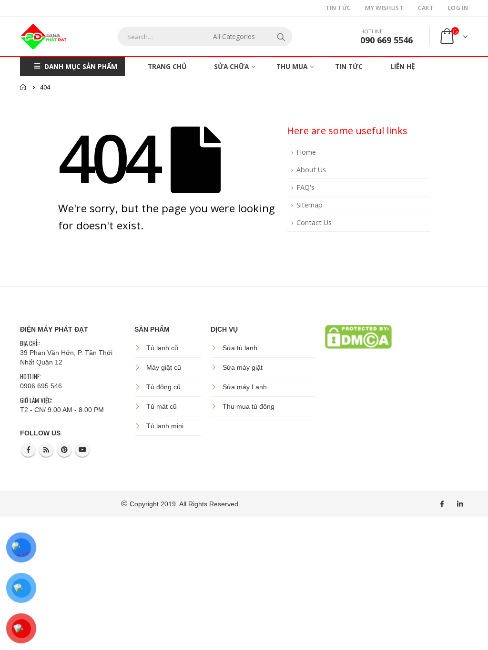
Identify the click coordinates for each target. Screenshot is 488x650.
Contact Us (314, 222)
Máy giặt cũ (163, 367)
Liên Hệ (402, 66)
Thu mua (291, 66)
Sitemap (309, 204)
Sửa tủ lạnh (240, 348)
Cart (426, 8)
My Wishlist (384, 8)
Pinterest (64, 450)
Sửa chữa (231, 66)
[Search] (281, 36)
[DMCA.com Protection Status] (358, 336)
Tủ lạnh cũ (162, 348)
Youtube (82, 450)
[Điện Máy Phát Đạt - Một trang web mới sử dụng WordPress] (44, 37)
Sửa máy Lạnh (245, 387)
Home (306, 152)
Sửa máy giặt (243, 367)
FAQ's (305, 187)
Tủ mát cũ (161, 406)
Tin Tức (338, 8)
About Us (311, 169)
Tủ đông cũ (163, 387)
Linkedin (460, 504)
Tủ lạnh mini (164, 426)
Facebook (28, 450)
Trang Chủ (167, 66)
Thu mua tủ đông (248, 406)
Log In (458, 8)
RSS (46, 450)
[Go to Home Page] (23, 87)
